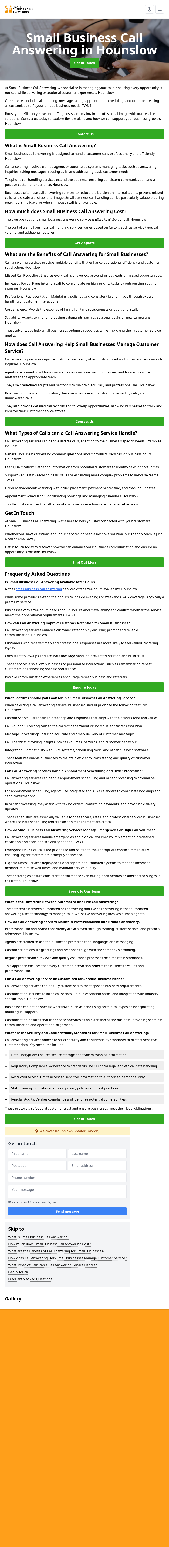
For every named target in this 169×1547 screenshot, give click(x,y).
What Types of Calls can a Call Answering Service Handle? (52, 1265)
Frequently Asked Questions (30, 1279)
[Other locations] (149, 9)
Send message (67, 1211)
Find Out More (84, 562)
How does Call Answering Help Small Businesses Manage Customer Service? (67, 1258)
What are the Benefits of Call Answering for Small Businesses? (56, 1251)
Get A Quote (85, 243)
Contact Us (85, 134)
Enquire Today (84, 687)
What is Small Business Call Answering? (38, 1237)
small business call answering (39, 589)
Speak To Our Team (84, 891)
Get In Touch (84, 63)
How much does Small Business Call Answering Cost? (49, 1244)
